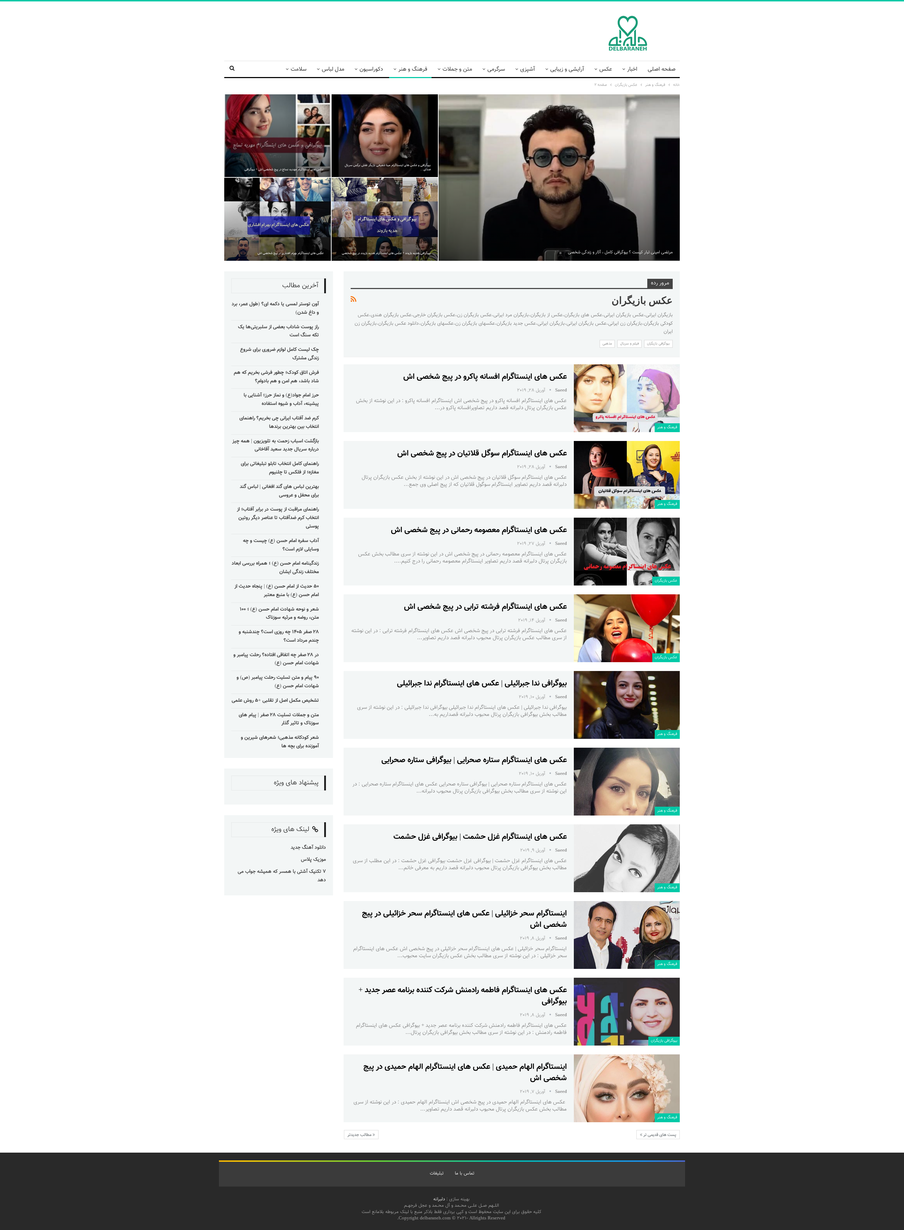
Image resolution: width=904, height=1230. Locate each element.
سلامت (299, 69)
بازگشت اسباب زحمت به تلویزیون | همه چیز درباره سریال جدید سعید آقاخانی (275, 445)
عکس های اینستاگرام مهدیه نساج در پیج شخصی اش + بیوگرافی (284, 169)
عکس (605, 69)
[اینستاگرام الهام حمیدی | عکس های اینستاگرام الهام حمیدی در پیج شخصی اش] (627, 1088)
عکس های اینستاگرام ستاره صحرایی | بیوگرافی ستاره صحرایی (474, 760)
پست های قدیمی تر (659, 1135)
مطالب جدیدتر (360, 1135)
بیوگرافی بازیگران (658, 343)
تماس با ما (464, 1173)
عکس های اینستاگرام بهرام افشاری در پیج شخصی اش (290, 253)
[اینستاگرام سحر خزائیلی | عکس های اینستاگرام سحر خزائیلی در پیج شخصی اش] (627, 935)
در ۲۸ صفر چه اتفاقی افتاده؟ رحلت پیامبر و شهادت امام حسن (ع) (276, 659)
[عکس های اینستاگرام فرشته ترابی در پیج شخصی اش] (627, 628)
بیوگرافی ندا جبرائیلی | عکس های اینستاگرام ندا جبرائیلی (482, 683)
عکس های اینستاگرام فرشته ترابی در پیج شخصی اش (485, 607)
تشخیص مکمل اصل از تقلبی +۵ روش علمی (275, 701)
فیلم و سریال (629, 343)
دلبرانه (439, 1199)
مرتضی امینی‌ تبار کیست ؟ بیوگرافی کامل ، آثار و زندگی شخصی (620, 252)
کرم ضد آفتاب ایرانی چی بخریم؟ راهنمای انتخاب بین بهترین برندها (279, 422)
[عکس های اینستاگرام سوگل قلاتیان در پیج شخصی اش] (627, 475)
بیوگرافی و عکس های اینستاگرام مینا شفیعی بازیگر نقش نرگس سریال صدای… (388, 167)
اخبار (632, 69)
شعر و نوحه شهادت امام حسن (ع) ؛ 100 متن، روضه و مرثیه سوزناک (279, 614)
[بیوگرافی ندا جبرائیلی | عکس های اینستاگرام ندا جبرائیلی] (627, 705)
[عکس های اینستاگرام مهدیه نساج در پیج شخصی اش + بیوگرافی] (278, 136)
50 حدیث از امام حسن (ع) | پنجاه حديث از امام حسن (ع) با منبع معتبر (276, 591)
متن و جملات (457, 69)
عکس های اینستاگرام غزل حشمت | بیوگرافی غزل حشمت (480, 837)
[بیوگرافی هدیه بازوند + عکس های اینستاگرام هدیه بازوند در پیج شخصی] (385, 219)
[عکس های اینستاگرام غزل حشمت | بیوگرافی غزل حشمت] (627, 858)
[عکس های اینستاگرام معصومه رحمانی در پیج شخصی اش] (627, 551)
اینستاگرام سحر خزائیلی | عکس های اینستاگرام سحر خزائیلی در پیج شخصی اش (464, 919)
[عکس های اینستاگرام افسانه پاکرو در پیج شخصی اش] (627, 398)
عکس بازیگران (666, 581)
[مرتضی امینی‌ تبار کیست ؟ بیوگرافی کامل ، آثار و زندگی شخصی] (559, 177)
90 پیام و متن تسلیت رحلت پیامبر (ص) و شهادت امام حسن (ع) (278, 682)
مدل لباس (333, 69)
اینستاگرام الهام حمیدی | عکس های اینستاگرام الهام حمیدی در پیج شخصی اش (465, 1072)
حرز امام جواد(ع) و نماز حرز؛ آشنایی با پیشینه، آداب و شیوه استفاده (281, 400)
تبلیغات (437, 1173)
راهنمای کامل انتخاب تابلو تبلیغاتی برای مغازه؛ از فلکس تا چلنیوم (280, 468)
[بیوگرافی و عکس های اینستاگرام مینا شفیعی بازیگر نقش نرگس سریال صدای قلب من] (385, 136)
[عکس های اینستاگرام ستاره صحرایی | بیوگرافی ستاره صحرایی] (627, 782)
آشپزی (527, 69)
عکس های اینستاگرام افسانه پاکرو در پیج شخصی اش (485, 377)
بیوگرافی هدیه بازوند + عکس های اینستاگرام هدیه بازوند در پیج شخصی (386, 253)
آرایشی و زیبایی (567, 69)
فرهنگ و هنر (412, 69)
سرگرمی (496, 69)
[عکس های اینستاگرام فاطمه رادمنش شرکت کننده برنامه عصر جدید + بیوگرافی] (627, 1012)
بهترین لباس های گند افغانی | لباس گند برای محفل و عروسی (279, 491)
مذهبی (607, 343)
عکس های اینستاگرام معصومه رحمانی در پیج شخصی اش (479, 530)
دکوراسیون (371, 69)
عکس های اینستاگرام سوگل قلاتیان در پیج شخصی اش (482, 453)
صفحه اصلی (662, 69)
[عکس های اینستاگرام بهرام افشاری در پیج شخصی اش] (278, 219)
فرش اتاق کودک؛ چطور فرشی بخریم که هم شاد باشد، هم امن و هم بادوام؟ (276, 377)
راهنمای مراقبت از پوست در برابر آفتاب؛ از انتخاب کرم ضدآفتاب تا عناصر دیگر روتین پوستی (278, 518)
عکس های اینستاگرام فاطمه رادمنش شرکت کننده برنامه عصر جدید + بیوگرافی (462, 996)
